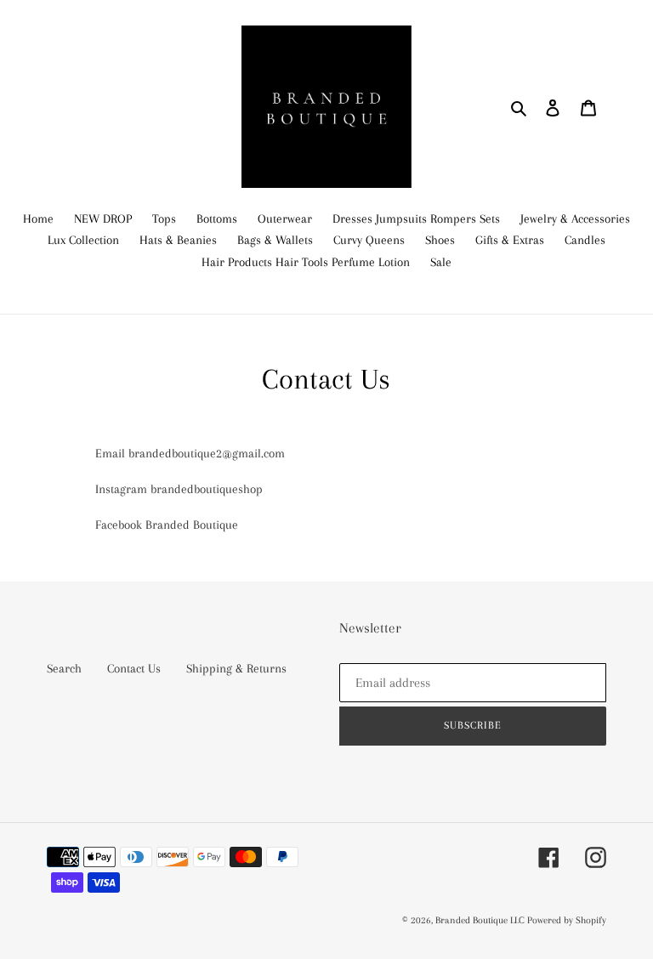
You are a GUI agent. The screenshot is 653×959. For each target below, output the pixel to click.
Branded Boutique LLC (481, 920)
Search (64, 668)
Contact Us (134, 668)
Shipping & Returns (236, 668)
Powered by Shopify (566, 920)
